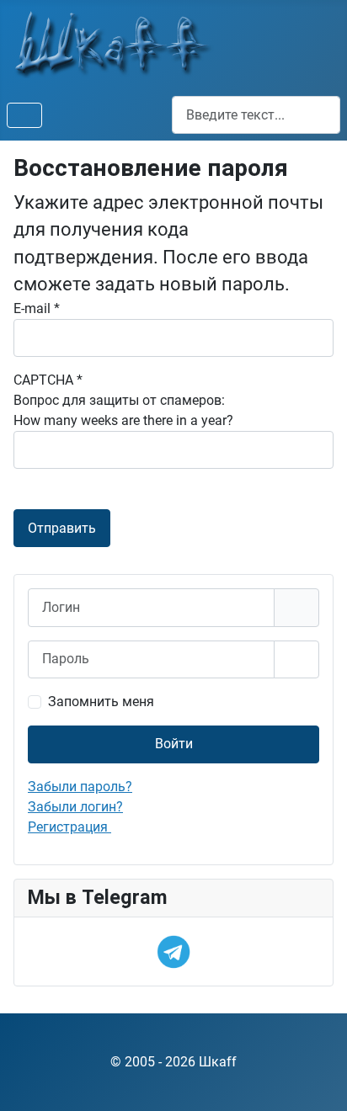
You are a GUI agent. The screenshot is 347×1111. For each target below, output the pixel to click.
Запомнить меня (101, 702)
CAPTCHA (48, 380)
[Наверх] (318, 1080)
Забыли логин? (75, 807)
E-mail (36, 308)
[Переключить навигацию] (24, 115)
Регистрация (69, 827)
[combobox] (256, 115)
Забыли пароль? (80, 787)
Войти (174, 744)
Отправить (62, 528)
